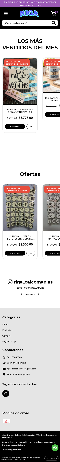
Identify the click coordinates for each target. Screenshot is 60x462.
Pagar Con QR (9, 341)
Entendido (51, 458)
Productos (7, 330)
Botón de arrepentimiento (13, 445)
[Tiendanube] (12, 450)
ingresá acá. (49, 442)
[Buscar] (53, 23)
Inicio (5, 324)
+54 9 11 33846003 (16, 363)
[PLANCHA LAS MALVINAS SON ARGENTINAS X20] (30, 126)
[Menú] (5, 13)
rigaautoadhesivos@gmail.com (21, 368)
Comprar (15, 253)
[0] (53, 14)
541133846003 (14, 357)
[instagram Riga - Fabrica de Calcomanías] (5, 393)
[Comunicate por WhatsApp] (55, 447)
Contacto (7, 335)
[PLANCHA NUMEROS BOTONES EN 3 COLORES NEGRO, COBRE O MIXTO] (30, 253)
